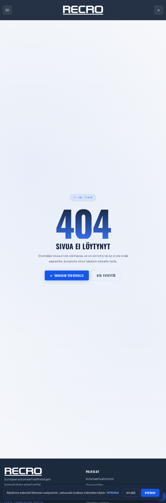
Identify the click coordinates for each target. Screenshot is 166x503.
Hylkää (131, 493)
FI (159, 10)
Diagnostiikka (94, 485)
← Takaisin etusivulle (66, 275)
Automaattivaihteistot (100, 479)
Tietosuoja (113, 492)
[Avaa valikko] (7, 10)
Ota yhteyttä (106, 275)
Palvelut (92, 471)
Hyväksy (150, 493)
